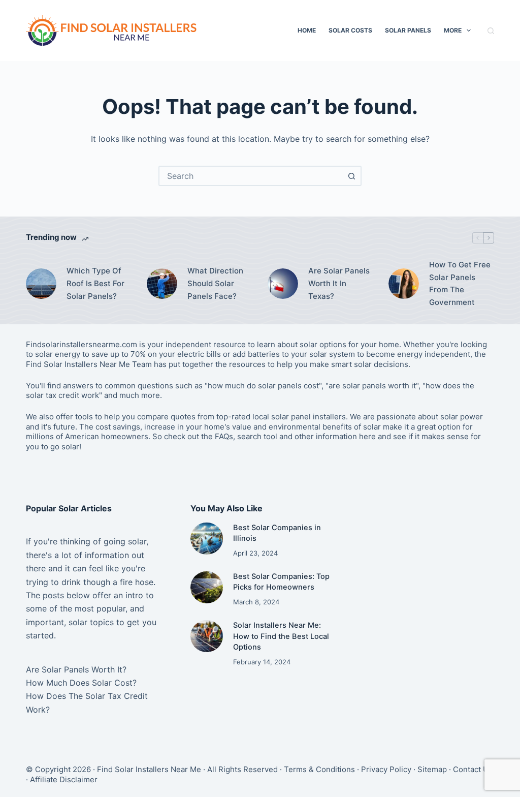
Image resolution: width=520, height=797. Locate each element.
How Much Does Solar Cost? (81, 683)
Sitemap (432, 769)
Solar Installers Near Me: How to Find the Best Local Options (281, 636)
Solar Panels (408, 30)
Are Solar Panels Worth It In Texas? (339, 283)
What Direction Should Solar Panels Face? (215, 283)
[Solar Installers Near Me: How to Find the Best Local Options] (206, 636)
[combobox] (250, 176)
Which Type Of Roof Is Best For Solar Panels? (95, 283)
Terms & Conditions (319, 769)
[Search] (491, 30)
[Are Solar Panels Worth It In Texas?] (283, 283)
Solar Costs (350, 30)
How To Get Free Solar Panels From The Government (460, 283)
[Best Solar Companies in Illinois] (206, 539)
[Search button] (351, 176)
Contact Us (473, 769)
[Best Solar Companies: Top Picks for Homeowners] (206, 587)
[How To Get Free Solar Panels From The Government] (403, 283)
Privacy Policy (386, 769)
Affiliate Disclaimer (64, 779)
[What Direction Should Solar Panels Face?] (162, 283)
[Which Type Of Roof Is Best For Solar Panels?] (41, 283)
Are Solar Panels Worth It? (76, 669)
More (453, 30)
